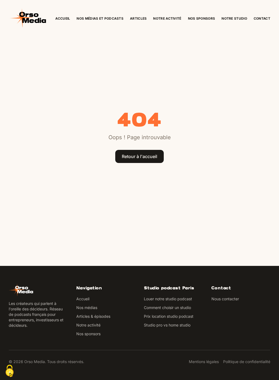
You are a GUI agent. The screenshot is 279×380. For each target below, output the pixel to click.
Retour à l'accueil (139, 156)
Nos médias (86, 307)
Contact (262, 18)
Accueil (62, 18)
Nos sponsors (201, 18)
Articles (138, 18)
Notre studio (234, 18)
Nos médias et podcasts (100, 18)
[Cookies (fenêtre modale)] (9, 371)
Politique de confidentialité (246, 361)
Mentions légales (204, 361)
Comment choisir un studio (167, 307)
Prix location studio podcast (168, 316)
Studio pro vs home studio (167, 325)
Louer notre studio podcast (168, 298)
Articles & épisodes (93, 316)
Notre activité (167, 18)
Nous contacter (225, 298)
